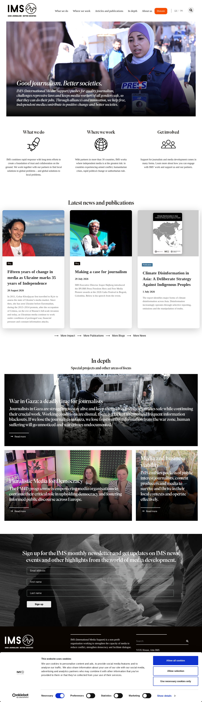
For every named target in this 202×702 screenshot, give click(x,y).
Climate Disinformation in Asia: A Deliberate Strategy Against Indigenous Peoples (167, 279)
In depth (132, 10)
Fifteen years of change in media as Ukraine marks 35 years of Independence (31, 277)
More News (139, 335)
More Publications (93, 335)
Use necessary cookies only (175, 681)
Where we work (81, 10)
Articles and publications (109, 10)
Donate (161, 10)
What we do (61, 10)
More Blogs (118, 335)
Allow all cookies (175, 660)
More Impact (68, 335)
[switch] (90, 695)
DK (181, 10)
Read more (20, 436)
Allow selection (175, 671)
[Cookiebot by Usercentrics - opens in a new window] (20, 695)
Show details (164, 695)
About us (147, 10)
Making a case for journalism (101, 271)
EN (176, 10)
